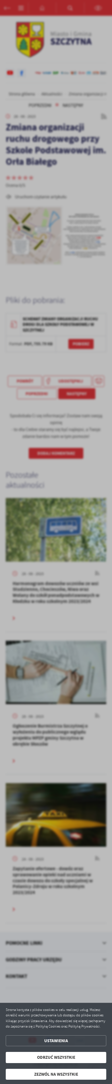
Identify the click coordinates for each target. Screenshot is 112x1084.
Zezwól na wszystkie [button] (56, 1074)
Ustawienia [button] (56, 1041)
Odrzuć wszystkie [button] (56, 1057)
